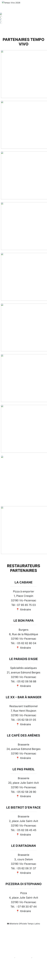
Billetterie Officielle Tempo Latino (24, 923)
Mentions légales (8, 958)
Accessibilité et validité (23, 958)
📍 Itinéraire (23, 609)
